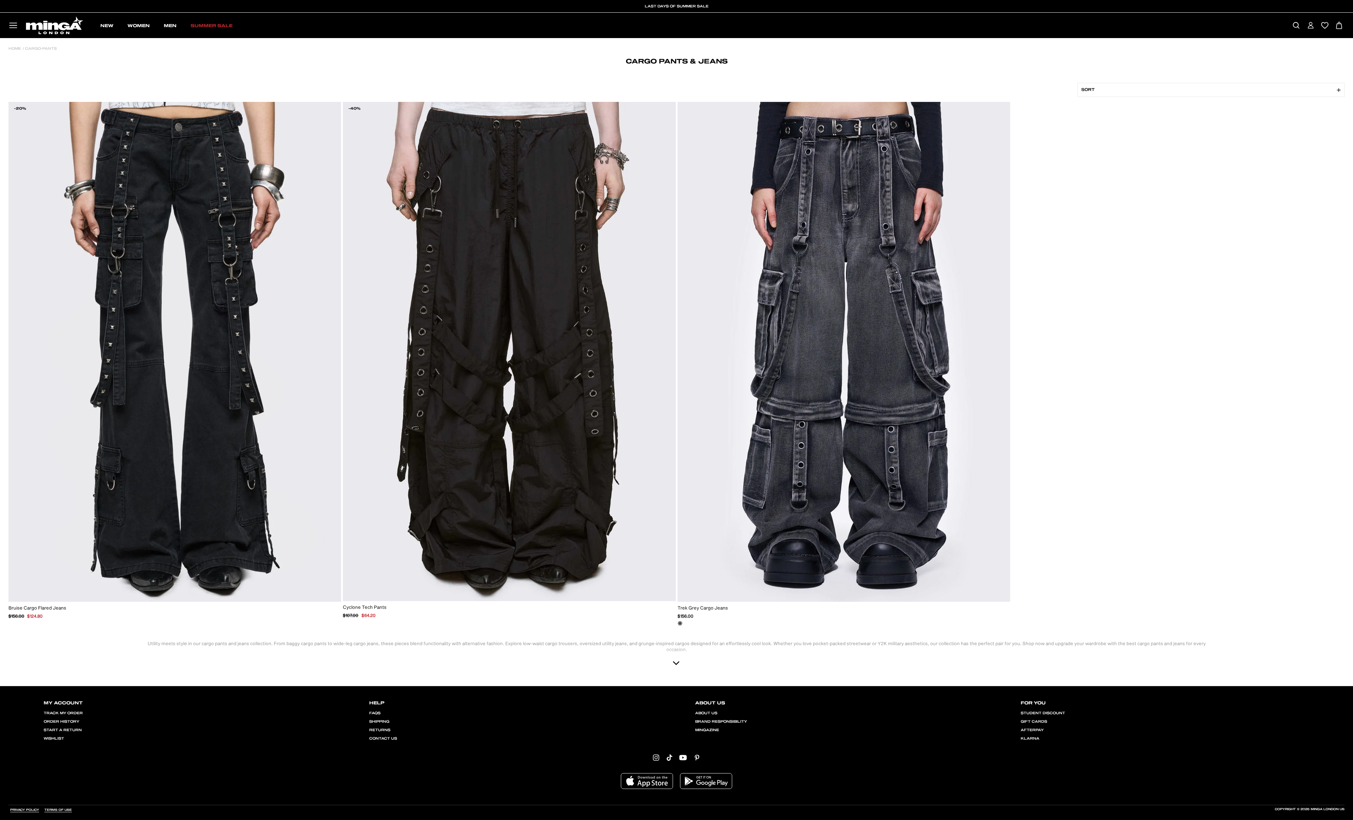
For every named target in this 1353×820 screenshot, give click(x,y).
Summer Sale (212, 26)
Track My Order (63, 713)
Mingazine (707, 730)
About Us (706, 713)
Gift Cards (1034, 721)
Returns (379, 730)
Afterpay (1032, 730)
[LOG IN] (1310, 26)
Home (14, 48)
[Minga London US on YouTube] (683, 757)
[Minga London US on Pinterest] (697, 757)
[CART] (1339, 26)
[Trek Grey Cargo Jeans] (680, 623)
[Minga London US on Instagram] (656, 757)
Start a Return (63, 730)
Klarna (1030, 738)
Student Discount (1043, 713)
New (106, 26)
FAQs (375, 713)
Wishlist (54, 738)
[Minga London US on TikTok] (669, 757)
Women (139, 26)
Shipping (379, 721)
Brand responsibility (721, 721)
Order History (61, 721)
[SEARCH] (1296, 26)
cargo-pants (40, 48)
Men (170, 26)
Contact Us (383, 738)
